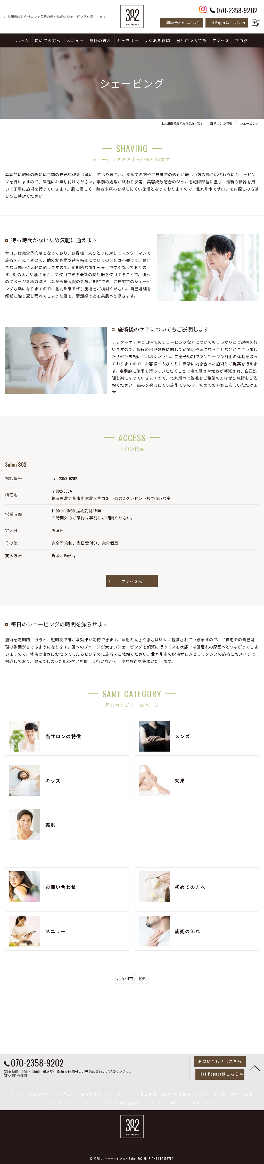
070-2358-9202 (64, 478)
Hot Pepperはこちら (225, 22)
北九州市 (125, 978)
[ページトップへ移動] (255, 1068)
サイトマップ (204, 1102)
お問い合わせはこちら (181, 22)
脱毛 (143, 978)
